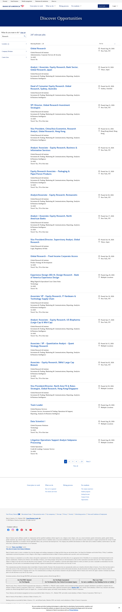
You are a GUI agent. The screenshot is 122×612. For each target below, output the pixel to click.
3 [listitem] (72, 461)
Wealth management (27, 1)
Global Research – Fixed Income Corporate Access (54, 256)
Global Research (38, 49)
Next (87, 461)
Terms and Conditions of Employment (97, 514)
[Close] (119, 608)
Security (71, 514)
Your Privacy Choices (11, 514)
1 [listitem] (65, 461)
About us (54, 1)
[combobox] (109, 43)
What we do (50, 6)
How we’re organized (50, 489)
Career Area (5, 57)
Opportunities (84, 499)
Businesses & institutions (41, 1)
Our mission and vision (51, 491)
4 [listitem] (76, 461)
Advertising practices (80, 514)
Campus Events (85, 497)
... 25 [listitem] (81, 461)
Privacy (65, 514)
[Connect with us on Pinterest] (21, 530)
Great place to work (36, 6)
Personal (5, 1)
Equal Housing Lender (33, 518)
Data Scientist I (38, 421)
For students (75, 6)
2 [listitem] (69, 461)
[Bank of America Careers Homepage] (13, 6)
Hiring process (64, 6)
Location (4, 44)
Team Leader (37, 405)
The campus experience (87, 489)
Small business (14, 1)
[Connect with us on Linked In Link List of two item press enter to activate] (17, 530)
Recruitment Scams (27, 514)
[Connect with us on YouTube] (30, 530)
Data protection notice (39, 514)
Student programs (85, 491)
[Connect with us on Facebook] (8, 530)
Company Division (7, 51)
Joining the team (85, 494)
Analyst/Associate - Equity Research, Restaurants (54, 195)
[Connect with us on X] (26, 530)
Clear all (22, 32)
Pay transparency (50, 514)
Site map (59, 514)
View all (75, 466)
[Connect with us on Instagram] (13, 530)
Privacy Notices (73, 610)
